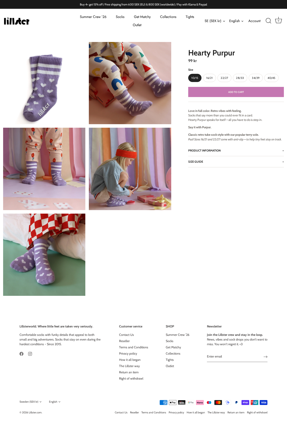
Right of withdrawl (131, 378)
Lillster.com (35, 412)
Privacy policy (128, 353)
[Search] (268, 21)
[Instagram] (30, 353)
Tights (190, 16)
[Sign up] (265, 357)
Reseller (124, 341)
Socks (120, 16)
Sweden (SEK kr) (29, 401)
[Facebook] (21, 353)
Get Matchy (142, 16)
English (234, 21)
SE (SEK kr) (213, 21)
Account (254, 21)
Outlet (137, 25)
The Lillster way (129, 366)
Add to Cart (236, 92)
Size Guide (195, 161)
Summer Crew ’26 (93, 16)
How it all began (130, 360)
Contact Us (126, 335)
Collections (168, 16)
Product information (204, 150)
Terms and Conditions (133, 347)
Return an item (129, 372)
